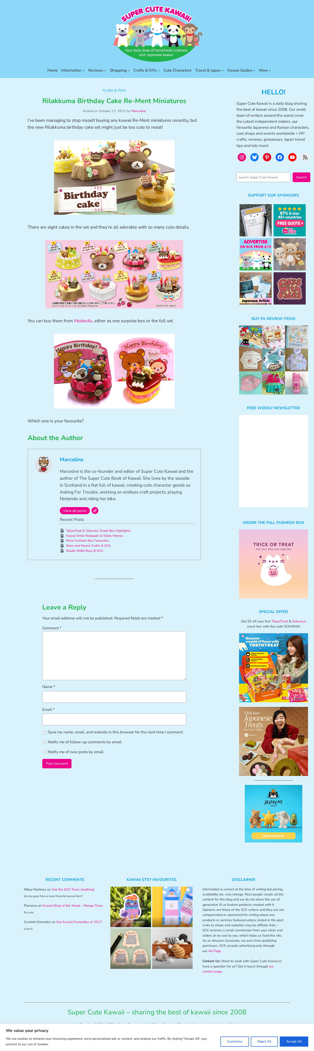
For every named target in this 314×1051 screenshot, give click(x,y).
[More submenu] (270, 70)
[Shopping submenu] (129, 70)
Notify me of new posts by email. (76, 752)
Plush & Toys (114, 90)
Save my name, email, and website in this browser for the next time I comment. (116, 732)
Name (48, 686)
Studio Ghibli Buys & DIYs (84, 551)
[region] (157, 1037)
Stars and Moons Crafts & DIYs (88, 545)
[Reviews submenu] (105, 70)
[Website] (94, 510)
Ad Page (214, 951)
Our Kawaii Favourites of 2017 (79, 922)
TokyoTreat (279, 621)
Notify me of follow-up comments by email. (85, 742)
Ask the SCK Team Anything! (73, 889)
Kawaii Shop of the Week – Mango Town (73, 905)
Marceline (138, 111)
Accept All (294, 1041)
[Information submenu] (83, 70)
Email (48, 709)
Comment (52, 628)
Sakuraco (299, 621)
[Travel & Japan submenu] (223, 70)
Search (301, 177)
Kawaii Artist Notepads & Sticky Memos (94, 536)
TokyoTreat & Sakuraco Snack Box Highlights (98, 530)
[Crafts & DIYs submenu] (159, 70)
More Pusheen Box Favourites (87, 540)
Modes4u (83, 321)
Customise (234, 1041)
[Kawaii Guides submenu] (254, 70)
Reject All (264, 1041)
